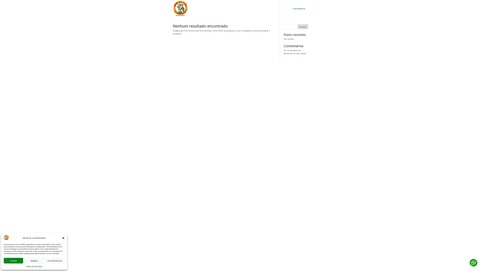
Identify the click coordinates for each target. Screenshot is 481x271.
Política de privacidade (34, 266)
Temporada (232, 9)
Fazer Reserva (299, 9)
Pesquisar (303, 27)
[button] (63, 238)
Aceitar (13, 260)
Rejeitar (34, 260)
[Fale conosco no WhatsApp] (473, 266)
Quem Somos (216, 9)
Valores (263, 9)
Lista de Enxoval (279, 9)
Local (244, 9)
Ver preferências (54, 260)
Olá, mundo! (289, 39)
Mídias (253, 9)
